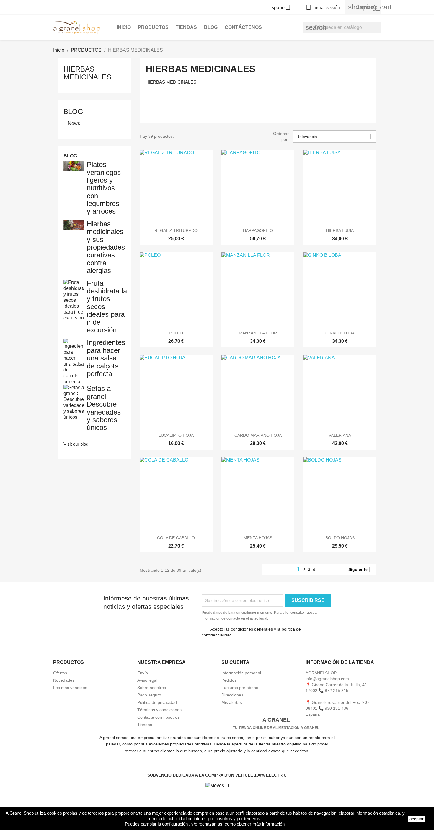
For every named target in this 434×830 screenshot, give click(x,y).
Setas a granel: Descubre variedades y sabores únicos (104, 407)
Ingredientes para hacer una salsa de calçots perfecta (106, 358)
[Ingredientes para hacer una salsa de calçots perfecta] (73, 361)
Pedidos (228, 680)
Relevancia (333, 136)
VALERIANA (340, 435)
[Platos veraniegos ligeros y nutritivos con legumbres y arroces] (73, 165)
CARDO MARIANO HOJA (258, 435)
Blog (73, 112)
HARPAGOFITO (258, 230)
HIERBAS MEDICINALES (87, 73)
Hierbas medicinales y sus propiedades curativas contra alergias (106, 247)
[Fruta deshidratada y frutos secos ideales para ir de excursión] (73, 299)
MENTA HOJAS (258, 537)
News (74, 123)
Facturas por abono (239, 687)
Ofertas (60, 672)
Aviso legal (147, 680)
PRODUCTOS (153, 27)
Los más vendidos (70, 687)
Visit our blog (75, 443)
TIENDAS (186, 27)
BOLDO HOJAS (340, 537)
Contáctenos (243, 27)
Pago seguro (149, 695)
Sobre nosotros (151, 687)
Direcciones (232, 695)
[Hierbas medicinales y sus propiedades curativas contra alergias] (73, 225)
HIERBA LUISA (340, 230)
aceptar (416, 818)
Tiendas (144, 724)
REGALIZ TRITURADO (176, 230)
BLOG (211, 27)
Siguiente (361, 569)
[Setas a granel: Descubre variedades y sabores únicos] (73, 402)
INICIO (124, 27)
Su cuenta (235, 662)
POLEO (176, 333)
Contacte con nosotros (158, 717)
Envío (142, 672)
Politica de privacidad (157, 702)
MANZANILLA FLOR (258, 333)
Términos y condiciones (159, 709)
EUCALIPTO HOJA (176, 435)
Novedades (63, 680)
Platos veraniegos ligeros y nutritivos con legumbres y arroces (104, 187)
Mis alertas (231, 702)
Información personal (241, 672)
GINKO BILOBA (340, 333)
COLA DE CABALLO (176, 537)
